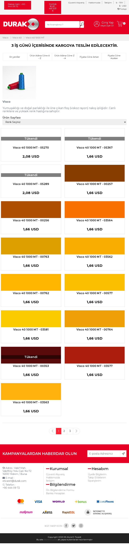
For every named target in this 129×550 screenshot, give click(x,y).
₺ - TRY (119, 2)
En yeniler (15, 57)
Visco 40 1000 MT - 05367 (95, 147)
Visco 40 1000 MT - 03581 (31, 329)
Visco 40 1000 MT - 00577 (95, 293)
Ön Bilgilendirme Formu (60, 490)
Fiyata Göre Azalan (114, 57)
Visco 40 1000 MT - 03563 (31, 402)
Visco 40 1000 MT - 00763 (31, 256)
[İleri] (76, 431)
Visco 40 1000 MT (35, 37)
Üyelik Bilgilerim (97, 474)
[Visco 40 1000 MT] (22, 24)
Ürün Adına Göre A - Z (40, 57)
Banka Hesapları (55, 493)
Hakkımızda (94, 2)
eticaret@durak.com (14, 480)
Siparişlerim (94, 480)
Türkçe (122, 9)
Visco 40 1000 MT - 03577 (95, 366)
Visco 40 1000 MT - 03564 (94, 220)
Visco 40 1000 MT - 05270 (31, 147)
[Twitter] (73, 525)
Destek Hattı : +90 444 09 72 (16, 5)
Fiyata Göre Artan (89, 57)
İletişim (108, 2)
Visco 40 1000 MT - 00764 (94, 329)
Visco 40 (17, 37)
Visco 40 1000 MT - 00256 (31, 220)
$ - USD (122, 6)
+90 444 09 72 (11, 487)
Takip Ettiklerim (97, 477)
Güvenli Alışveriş (76, 2)
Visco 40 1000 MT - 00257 (95, 184)
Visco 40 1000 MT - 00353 (31, 366)
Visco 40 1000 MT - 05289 (31, 184)
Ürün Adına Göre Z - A (64, 57)
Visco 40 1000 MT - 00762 (31, 293)
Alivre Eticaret (50, 539)
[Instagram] (80, 525)
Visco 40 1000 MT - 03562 (95, 256)
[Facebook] (66, 525)
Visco (5, 37)
